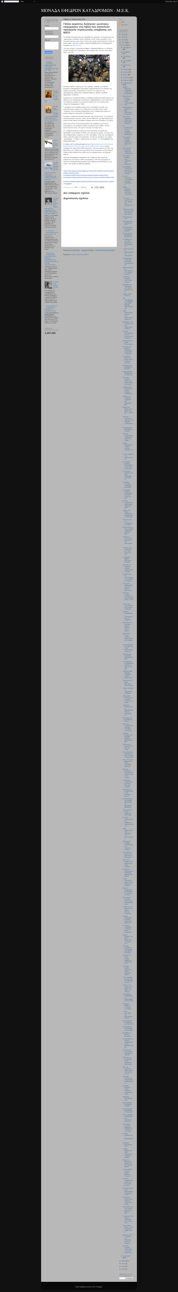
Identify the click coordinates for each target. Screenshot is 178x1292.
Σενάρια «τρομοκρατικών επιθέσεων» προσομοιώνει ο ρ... (128, 822)
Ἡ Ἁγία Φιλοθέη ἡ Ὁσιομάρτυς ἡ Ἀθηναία (128, 690)
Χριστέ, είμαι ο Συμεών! (127, 294)
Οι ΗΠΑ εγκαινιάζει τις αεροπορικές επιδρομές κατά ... (128, 504)
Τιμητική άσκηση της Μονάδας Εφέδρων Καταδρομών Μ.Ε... (128, 737)
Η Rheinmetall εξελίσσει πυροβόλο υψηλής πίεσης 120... (128, 674)
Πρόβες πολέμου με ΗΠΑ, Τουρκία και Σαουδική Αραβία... (127, 1153)
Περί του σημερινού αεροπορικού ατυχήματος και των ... (128, 1070)
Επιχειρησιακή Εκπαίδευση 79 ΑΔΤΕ (127, 429)
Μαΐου (125, 75)
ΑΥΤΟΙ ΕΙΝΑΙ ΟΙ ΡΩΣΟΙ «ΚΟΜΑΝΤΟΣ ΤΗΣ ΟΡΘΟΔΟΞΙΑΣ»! (128, 1043)
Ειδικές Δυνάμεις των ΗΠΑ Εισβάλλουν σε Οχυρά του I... (128, 939)
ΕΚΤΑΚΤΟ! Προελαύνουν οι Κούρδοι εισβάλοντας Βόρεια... (128, 873)
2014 (123, 1263)
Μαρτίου (126, 80)
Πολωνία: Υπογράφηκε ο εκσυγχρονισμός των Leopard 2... (128, 616)
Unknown (124, 25)
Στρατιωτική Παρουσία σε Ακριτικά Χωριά (128, 747)
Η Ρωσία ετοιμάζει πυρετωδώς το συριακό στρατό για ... (128, 1249)
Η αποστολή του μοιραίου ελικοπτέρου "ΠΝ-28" (128, 1052)
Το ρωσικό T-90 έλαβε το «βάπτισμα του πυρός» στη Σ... (128, 1219)
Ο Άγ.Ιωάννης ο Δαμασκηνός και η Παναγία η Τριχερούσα (128, 754)
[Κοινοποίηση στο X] (99, 187)
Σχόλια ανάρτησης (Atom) (80, 254)
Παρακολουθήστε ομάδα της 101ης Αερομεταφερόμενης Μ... (128, 648)
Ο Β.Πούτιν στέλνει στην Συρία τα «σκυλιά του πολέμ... (127, 1201)
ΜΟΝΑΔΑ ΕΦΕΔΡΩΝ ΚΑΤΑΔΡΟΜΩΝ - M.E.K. (85, 10)
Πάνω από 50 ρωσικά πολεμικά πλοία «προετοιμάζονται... (128, 100)
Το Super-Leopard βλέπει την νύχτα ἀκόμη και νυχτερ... (128, 381)
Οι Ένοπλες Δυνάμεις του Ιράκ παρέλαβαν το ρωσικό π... (128, 475)
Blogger (99, 1287)
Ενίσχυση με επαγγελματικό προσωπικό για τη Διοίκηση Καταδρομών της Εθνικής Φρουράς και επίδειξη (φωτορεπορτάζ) (51, 258)
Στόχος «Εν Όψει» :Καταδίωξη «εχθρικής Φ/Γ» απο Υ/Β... (128, 514)
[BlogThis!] (97, 187)
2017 (123, 42)
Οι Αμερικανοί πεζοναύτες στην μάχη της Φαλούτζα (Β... (128, 261)
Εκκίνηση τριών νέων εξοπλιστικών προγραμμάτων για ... (128, 1191)
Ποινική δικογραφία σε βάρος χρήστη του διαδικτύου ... (128, 919)
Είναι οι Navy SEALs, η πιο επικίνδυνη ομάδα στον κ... (128, 1229)
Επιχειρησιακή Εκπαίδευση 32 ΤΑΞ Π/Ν (127, 1110)
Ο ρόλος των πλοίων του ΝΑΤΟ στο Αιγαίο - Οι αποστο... (127, 988)
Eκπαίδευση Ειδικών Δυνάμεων (55, 285)
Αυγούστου (127, 65)
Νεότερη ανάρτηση (71, 250)
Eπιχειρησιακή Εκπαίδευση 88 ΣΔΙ (127, 719)
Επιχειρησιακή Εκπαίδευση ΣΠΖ (127, 223)
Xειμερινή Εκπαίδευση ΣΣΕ (127, 1098)
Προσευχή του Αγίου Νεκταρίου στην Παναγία (128, 683)
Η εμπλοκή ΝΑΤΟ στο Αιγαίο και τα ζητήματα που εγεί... (127, 359)
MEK (123, 22)
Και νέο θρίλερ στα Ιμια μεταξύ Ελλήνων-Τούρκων (127, 1173)
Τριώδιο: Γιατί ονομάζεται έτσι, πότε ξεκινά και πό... (127, 551)
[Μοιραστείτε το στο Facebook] (101, 187)
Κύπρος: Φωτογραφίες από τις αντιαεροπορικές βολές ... (128, 335)
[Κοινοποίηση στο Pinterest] (103, 187)
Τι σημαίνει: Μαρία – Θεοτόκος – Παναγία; (127, 559)
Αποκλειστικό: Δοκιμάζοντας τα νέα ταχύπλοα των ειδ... (128, 793)
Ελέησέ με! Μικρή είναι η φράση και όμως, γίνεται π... (128, 411)
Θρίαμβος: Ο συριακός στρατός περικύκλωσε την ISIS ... (128, 568)
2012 (123, 1269)
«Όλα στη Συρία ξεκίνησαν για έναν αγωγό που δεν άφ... (128, 211)
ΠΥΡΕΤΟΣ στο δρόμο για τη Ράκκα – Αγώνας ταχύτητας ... (128, 910)
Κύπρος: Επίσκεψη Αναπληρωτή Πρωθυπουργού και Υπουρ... (128, 773)
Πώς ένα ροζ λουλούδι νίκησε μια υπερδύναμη (128, 150)
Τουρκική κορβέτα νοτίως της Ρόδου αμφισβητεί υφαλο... (127, 970)
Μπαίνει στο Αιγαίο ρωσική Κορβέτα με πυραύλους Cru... (127, 959)
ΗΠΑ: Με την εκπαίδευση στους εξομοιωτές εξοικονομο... (128, 1061)
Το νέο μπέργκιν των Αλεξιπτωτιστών (128, 456)
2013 (123, 1266)
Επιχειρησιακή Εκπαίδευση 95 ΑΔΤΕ (127, 367)
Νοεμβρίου (126, 52)
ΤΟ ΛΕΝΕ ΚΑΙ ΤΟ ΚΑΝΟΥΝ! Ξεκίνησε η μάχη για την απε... (128, 665)
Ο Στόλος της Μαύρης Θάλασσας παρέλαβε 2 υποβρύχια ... (128, 350)
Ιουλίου (125, 69)
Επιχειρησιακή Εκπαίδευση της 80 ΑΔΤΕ (128, 1028)
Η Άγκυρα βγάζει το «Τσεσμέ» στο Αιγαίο (127, 1006)
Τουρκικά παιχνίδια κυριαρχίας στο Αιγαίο (127, 484)
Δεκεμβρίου (127, 47)
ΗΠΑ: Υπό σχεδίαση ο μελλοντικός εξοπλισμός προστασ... (127, 120)
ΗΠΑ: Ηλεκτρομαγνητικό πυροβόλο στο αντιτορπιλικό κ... (128, 833)
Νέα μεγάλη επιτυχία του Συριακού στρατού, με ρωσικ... (127, 699)
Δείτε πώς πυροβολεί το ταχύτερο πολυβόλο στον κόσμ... (128, 727)
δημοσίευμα (76, 45)
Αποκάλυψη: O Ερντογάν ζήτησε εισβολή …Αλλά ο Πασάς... (128, 627)
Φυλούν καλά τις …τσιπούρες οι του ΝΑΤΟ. (128, 522)
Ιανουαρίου (127, 1256)
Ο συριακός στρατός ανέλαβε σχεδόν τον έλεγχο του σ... (127, 141)
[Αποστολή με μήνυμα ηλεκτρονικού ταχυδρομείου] (95, 187)
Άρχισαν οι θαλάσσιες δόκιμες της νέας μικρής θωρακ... (127, 1163)
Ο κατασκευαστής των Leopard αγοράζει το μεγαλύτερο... (128, 130)
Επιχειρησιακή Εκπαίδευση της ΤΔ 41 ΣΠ (128, 1022)
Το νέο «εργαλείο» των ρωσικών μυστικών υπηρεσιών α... (128, 180)
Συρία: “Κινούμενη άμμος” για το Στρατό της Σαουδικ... (128, 882)
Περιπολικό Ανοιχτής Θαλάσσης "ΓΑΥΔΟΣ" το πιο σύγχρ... (128, 1127)
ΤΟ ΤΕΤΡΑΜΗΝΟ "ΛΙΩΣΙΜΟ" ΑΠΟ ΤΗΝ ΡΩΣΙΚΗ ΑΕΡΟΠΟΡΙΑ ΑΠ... (128, 303)
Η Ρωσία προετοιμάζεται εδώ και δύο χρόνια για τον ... (128, 1182)
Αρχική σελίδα (87, 250)
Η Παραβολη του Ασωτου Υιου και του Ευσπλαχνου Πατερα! (128, 170)
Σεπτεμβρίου (127, 60)
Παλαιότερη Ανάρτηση (105, 250)
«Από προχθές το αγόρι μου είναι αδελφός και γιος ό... (128, 980)
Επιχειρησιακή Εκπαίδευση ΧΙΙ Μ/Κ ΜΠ (127, 235)
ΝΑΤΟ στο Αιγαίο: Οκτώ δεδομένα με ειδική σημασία (128, 863)
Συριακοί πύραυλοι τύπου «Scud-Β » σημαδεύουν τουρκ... (127, 1090)
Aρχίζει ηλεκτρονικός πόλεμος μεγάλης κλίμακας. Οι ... (128, 447)
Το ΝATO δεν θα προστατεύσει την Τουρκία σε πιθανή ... (128, 577)
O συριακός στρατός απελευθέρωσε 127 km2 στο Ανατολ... (128, 465)
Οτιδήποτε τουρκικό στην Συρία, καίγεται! (127, 279)
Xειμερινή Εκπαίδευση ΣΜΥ (127, 1144)
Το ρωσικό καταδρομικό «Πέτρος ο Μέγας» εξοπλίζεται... (128, 587)
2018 (123, 40)
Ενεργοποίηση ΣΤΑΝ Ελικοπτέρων (128, 342)
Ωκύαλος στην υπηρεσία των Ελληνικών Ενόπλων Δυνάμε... (127, 1239)
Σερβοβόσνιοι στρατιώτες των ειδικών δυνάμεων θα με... (128, 288)
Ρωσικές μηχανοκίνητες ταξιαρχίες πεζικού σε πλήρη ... (128, 437)
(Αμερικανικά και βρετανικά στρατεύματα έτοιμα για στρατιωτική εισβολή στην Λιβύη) (88, 145)
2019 (123, 37)
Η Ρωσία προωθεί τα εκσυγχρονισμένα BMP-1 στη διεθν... (128, 949)
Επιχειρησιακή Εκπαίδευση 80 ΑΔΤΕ (127, 229)
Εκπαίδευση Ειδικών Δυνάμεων (127, 1034)
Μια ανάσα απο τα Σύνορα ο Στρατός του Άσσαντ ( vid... (128, 1210)
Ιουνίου (125, 72)
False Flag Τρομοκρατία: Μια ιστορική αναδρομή (128, 606)
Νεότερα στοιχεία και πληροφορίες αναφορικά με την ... (128, 1080)
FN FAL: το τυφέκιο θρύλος (56, 143)
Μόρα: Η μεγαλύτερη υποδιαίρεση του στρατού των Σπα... (128, 891)
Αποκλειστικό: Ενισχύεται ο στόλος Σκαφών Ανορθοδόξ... (128, 390)
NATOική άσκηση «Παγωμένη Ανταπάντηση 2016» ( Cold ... (128, 597)
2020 (123, 34)
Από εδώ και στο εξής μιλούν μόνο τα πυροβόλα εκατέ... (128, 901)
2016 (123, 45)
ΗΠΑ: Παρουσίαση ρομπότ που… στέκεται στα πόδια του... (128, 315)
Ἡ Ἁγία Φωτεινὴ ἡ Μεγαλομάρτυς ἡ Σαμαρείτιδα (128, 252)
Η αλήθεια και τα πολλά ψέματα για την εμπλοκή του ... (128, 243)
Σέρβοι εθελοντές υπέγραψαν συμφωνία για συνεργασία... (128, 90)
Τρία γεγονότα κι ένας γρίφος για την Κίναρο (127, 812)
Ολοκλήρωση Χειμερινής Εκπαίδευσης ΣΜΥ (128, 656)
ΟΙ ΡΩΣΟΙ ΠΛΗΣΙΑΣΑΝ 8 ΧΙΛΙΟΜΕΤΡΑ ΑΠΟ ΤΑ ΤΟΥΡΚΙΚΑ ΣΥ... (128, 710)
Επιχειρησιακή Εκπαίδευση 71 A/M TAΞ (127, 373)
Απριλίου (126, 77)
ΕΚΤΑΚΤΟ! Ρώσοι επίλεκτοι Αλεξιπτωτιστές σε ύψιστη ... (128, 638)
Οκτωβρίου (127, 56)
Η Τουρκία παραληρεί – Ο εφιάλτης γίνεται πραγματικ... (127, 929)
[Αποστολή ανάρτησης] (91, 187)
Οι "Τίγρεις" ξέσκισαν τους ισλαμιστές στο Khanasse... (127, 160)
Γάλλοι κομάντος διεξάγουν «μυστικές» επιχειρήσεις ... (127, 191)
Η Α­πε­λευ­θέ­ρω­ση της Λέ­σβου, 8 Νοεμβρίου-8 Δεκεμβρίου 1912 (51, 308)
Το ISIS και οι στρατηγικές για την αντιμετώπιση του (51, 232)
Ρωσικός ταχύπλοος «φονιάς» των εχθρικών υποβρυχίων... (128, 421)
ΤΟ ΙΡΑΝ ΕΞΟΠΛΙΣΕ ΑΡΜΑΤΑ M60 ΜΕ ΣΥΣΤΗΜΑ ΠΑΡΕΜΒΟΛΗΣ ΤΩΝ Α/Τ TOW (51, 66)
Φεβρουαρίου (127, 83)
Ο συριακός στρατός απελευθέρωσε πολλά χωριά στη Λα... (127, 494)
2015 (123, 1261)
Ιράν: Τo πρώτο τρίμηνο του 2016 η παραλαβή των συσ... (128, 763)
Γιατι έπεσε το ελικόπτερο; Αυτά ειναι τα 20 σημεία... (128, 854)
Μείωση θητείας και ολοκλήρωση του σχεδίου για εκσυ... (128, 271)
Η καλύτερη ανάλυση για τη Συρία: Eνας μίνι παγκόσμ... (127, 783)
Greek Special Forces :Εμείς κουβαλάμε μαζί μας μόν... (128, 531)
